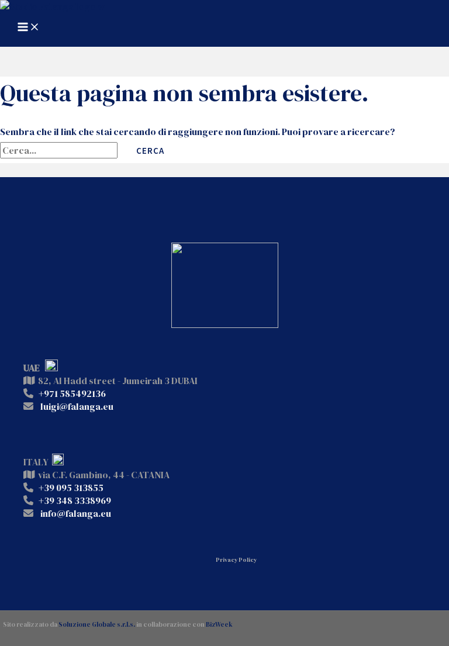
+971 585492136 (72, 393)
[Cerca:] (59, 150)
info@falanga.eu (75, 513)
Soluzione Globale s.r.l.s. (96, 624)
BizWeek (219, 624)
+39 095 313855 (71, 487)
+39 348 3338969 (75, 500)
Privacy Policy (236, 560)
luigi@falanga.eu (76, 406)
